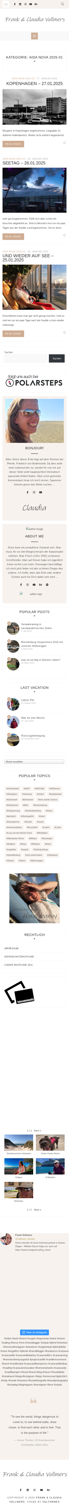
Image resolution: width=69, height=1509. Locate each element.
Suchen (8, 352)
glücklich (12, 816)
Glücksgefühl (28, 816)
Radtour (11, 844)
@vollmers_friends (25, 1239)
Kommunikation (15, 827)
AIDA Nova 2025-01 (23, 78)
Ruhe (48, 844)
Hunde (29, 822)
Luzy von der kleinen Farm (20, 833)
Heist (42, 816)
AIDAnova (55, 788)
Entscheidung (40, 805)
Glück (49, 811)
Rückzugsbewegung (33, 735)
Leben (47, 827)
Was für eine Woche (33, 717)
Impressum (11, 948)
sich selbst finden (34, 855)
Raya (23, 844)
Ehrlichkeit (28, 800)
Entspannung (14, 811)
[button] (37, 1130)
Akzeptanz (12, 794)
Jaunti (41, 822)
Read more (13, 144)
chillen (41, 794)
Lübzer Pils (27, 700)
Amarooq (27, 794)
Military (33, 838)
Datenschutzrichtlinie (19, 956)
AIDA (27, 788)
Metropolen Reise (16, 838)
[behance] (40, 584)
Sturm (22, 861)
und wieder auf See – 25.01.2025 (28, 257)
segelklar (12, 849)
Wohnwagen (37, 861)
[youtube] (40, 492)
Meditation (43, 833)
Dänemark (12, 800)
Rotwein (36, 844)
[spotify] (47, 584)
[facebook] (27, 492)
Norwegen (47, 838)
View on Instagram (36, 1332)
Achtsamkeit (13, 788)
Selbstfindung (14, 855)
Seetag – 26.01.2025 (24, 162)
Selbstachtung (41, 849)
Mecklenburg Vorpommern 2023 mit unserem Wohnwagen (42, 644)
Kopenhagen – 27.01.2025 (34, 83)
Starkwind (52, 855)
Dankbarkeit (55, 794)
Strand (11, 861)
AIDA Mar (40, 788)
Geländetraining (33, 811)
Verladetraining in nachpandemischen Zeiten (36, 626)
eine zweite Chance (48, 800)
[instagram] (34, 492)
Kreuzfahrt (33, 827)
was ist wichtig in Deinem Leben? (40, 659)
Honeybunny (13, 822)
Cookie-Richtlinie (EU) (18, 965)
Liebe (58, 827)
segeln (25, 849)
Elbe (26, 805)
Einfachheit (13, 805)
